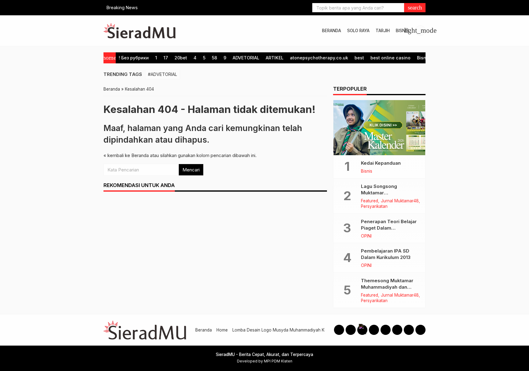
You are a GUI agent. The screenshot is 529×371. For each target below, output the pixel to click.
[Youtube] (374, 330)
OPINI (366, 236)
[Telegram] (409, 330)
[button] (415, 7)
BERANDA (331, 30)
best (359, 57)
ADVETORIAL (246, 57)
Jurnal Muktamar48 (400, 201)
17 (165, 57)
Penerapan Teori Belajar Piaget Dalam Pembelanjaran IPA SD (389, 228)
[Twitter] (386, 330)
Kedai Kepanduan (381, 163)
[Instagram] (351, 330)
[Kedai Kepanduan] (379, 127)
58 (214, 57)
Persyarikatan (374, 206)
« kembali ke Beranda (126, 155)
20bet (180, 57)
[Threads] (362, 330)
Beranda (203, 330)
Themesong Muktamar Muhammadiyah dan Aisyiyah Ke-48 (387, 287)
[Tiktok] (397, 330)
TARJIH (383, 30)
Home (222, 330)
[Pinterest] (420, 330)
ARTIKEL (274, 57)
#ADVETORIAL (162, 74)
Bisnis (423, 57)
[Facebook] (339, 330)
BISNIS (402, 30)
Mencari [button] (191, 170)
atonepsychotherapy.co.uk (319, 57)
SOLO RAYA (358, 30)
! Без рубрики (134, 57)
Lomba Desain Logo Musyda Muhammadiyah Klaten (283, 330)
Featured (369, 201)
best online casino (390, 57)
